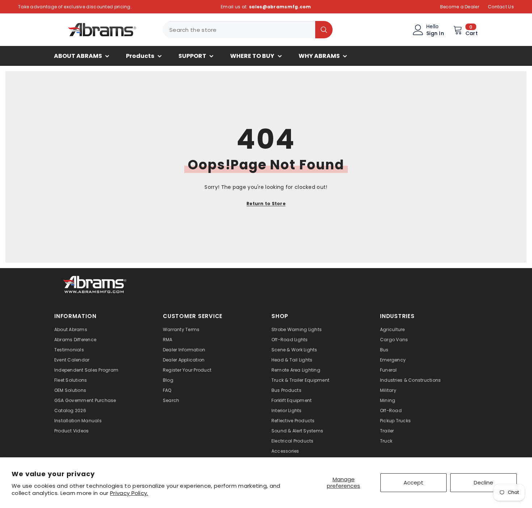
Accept (413, 482)
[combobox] (239, 29)
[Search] (248, 29)
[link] (95, 283)
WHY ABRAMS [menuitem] (319, 56)
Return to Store (266, 203)
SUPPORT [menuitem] (192, 56)
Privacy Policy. (129, 493)
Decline (483, 482)
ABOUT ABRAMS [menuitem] (78, 56)
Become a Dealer (460, 7)
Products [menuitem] (140, 56)
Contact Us (501, 7)
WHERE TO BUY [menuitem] (252, 56)
